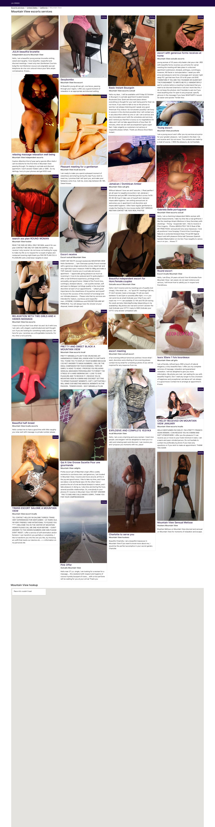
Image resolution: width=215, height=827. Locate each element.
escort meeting (117, 351)
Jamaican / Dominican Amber (125, 183)
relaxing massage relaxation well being (33, 154)
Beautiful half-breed (23, 423)
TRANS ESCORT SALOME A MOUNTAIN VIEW (34, 509)
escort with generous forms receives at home (179, 54)
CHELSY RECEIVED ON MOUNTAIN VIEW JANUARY (177, 422)
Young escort (164, 127)
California (43, 8)
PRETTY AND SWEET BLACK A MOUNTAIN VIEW (78, 348)
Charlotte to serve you (121, 534)
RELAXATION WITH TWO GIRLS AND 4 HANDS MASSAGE (34, 317)
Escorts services (17, 8)
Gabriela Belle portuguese (171, 209)
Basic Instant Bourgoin (121, 87)
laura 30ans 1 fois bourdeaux (173, 357)
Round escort (164, 270)
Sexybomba (67, 79)
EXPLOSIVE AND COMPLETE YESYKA (130, 430)
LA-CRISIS (15, 3)
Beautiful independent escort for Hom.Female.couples (127, 280)
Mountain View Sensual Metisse (175, 522)
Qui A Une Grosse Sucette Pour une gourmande (80, 464)
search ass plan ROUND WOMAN (30, 238)
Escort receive (69, 254)
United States (32, 8)
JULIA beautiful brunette (25, 51)
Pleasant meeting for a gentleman (79, 166)
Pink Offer (66, 564)
